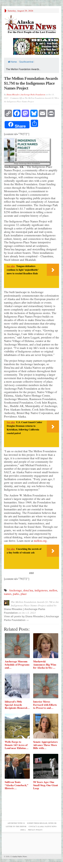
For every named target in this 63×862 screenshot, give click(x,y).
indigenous (41, 590)
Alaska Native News (18, 856)
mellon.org (40, 541)
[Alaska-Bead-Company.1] (36, 46)
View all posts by (14, 616)
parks (16, 594)
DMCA (23, 830)
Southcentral (26, 61)
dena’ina (28, 590)
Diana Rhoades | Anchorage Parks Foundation (26, 94)
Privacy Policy (35, 830)
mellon (53, 590)
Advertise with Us (16, 823)
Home (13, 61)
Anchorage (15, 590)
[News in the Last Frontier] (31, 24)
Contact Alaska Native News (42, 826)
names (7, 594)
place (24, 594)
